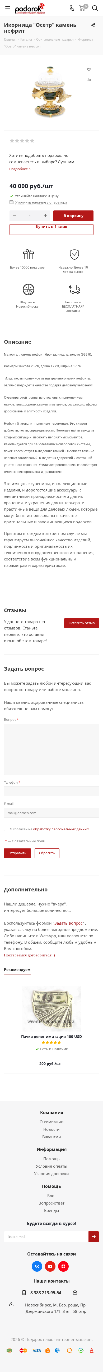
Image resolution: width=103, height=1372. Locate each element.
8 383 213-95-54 (45, 1293)
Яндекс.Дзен (63, 1266)
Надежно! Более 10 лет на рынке (73, 269)
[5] (32, 141)
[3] (22, 141)
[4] (27, 141)
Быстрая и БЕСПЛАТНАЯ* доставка (73, 306)
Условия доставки (51, 1173)
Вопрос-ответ (51, 1203)
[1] (12, 141)
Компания (51, 1112)
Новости (51, 1129)
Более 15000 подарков (27, 267)
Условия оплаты (51, 1166)
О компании (52, 1121)
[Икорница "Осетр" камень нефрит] (51, 92)
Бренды (51, 1210)
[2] (17, 141)
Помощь (51, 1158)
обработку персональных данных (61, 829)
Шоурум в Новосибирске (27, 304)
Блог (51, 1195)
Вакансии (51, 1136)
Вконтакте (37, 1266)
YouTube (50, 1266)
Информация (52, 1149)
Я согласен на (49, 829)
